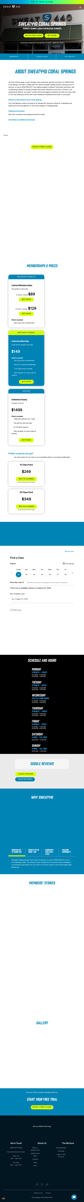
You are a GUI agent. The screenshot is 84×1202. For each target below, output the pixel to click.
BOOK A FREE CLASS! (33, 35)
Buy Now (52, 36)
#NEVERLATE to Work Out (16, 850)
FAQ (35, 1166)
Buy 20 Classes (26, 507)
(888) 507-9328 (16, 1148)
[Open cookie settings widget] (3, 1198)
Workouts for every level (49, 851)
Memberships (61, 1148)
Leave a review (25, 774)
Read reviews (25, 779)
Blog (35, 1162)
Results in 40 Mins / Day (33, 850)
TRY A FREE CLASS (42, 2)
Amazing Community (66, 850)
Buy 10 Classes (26, 479)
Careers (35, 1159)
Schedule (61, 1151)
